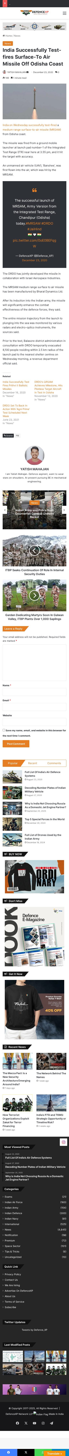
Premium (10, 1240)
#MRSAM (33, 223)
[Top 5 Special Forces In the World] (12, 824)
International (12, 1224)
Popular (13, 763)
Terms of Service (14, 1301)
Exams (8, 1196)
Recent (32, 763)
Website (7, 715)
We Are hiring (12, 1285)
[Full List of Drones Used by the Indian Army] (12, 839)
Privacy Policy (13, 1274)
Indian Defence (13, 1213)
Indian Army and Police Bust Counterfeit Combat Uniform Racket (34, 513)
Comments (54, 763)
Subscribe (10, 1307)
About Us (10, 1296)
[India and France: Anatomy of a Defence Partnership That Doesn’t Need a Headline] (13, 1369)
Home (8, 35)
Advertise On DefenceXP (19, 1290)
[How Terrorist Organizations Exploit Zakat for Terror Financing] (18, 1102)
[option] (34, 509)
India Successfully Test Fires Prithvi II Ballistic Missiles (16, 385)
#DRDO (47, 223)
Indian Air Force (13, 1202)
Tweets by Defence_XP (34, 1329)
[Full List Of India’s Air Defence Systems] (12, 777)
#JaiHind (34, 229)
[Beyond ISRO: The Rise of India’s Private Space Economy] (13, 1356)
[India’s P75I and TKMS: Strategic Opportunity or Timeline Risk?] (51, 1102)
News (17, 35)
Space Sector (12, 1246)
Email (7, 700)
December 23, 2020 (34, 260)
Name (7, 685)
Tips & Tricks (12, 1251)
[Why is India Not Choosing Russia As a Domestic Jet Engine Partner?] (12, 808)
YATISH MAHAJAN (16, 72)
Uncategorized (13, 1257)
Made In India (56, 1414)
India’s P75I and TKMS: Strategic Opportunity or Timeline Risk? (51, 1118)
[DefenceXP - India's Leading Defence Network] (34, 13)
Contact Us (11, 1279)
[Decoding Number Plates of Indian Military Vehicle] (12, 792)
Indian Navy (11, 1218)
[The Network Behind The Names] (51, 1061)
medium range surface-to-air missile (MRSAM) (32, 129)
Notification (11, 1235)
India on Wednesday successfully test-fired (30, 125)
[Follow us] (63, 1142)
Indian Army (11, 1207)
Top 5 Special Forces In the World (45, 819)
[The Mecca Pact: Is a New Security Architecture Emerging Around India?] (18, 1061)
